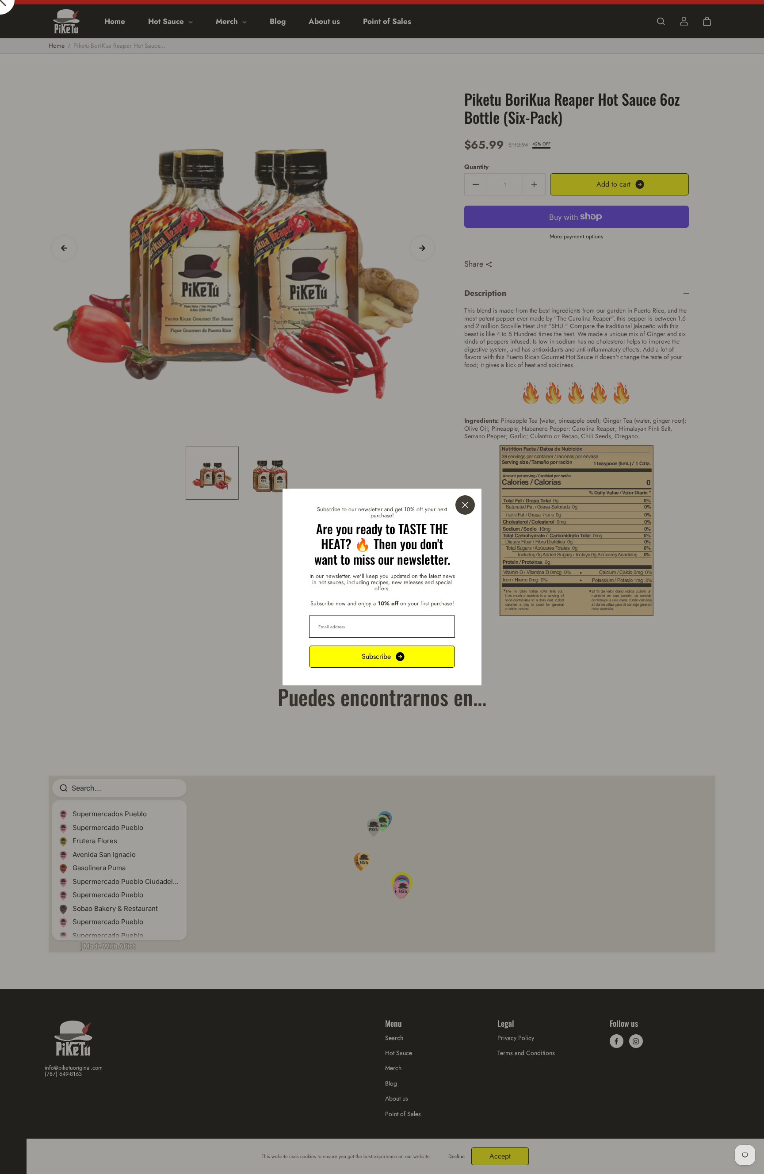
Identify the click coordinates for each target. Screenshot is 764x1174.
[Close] (465, 505)
